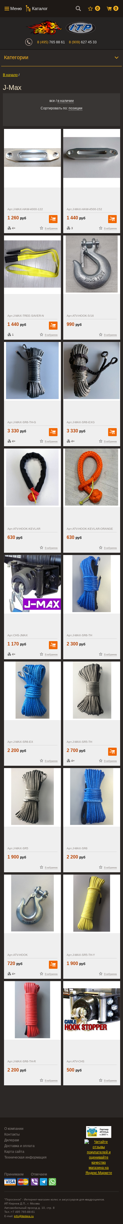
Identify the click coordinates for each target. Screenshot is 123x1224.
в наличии (65, 101)
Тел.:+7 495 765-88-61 (19, 1211)
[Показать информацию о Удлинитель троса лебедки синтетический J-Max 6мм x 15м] (32, 691)
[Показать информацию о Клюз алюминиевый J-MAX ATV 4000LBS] (32, 158)
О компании (13, 1129)
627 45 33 (83, 42)
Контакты (12, 1134)
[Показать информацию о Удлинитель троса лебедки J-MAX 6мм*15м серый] (91, 371)
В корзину (53, 219)
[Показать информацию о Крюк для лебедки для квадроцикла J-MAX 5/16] (91, 264)
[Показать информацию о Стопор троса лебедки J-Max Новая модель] (32, 584)
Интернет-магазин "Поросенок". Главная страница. (44, 27)
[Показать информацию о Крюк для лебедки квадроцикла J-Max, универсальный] (32, 904)
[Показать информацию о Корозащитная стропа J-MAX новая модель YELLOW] (32, 264)
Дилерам (11, 1140)
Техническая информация (25, 1157)
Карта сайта (14, 1152)
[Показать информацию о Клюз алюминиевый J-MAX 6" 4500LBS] (91, 158)
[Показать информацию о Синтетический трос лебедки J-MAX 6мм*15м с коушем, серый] (32, 371)
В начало (10, 75)
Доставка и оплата (19, 1146)
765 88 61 (51, 42)
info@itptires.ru (24, 1216)
